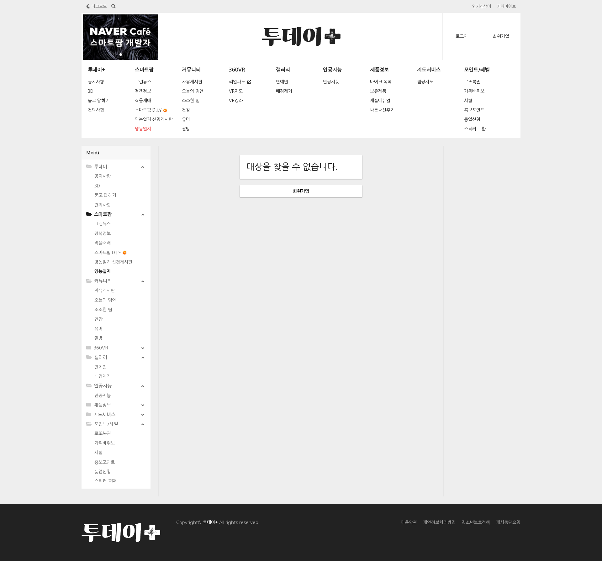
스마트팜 (144, 69)
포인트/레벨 (477, 69)
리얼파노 (237, 82)
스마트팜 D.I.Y (148, 110)
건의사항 (96, 110)
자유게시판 (192, 82)
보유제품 (378, 91)
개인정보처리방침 (439, 522)
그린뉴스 (143, 82)
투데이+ (96, 69)
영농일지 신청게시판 (154, 119)
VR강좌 (236, 100)
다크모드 (98, 6)
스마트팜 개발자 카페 (134, 34)
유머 (186, 119)
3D (90, 91)
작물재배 (143, 100)
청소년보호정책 (476, 522)
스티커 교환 (475, 129)
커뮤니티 (191, 69)
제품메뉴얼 (380, 100)
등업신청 (472, 119)
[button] (120, 54)
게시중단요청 (508, 522)
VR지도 (236, 91)
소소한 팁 (190, 100)
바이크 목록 (381, 82)
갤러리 (283, 69)
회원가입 (501, 36)
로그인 (462, 36)
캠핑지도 (425, 82)
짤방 (186, 129)
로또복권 (472, 82)
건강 (186, 110)
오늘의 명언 (192, 91)
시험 (468, 100)
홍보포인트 (474, 110)
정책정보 (143, 91)
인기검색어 (481, 6)
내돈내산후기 (382, 110)
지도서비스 (429, 69)
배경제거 (284, 91)
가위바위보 (506, 6)
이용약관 (409, 522)
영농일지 (143, 129)
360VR (237, 69)
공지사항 (96, 82)
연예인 (282, 82)
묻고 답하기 (98, 100)
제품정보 (379, 69)
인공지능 (332, 69)
